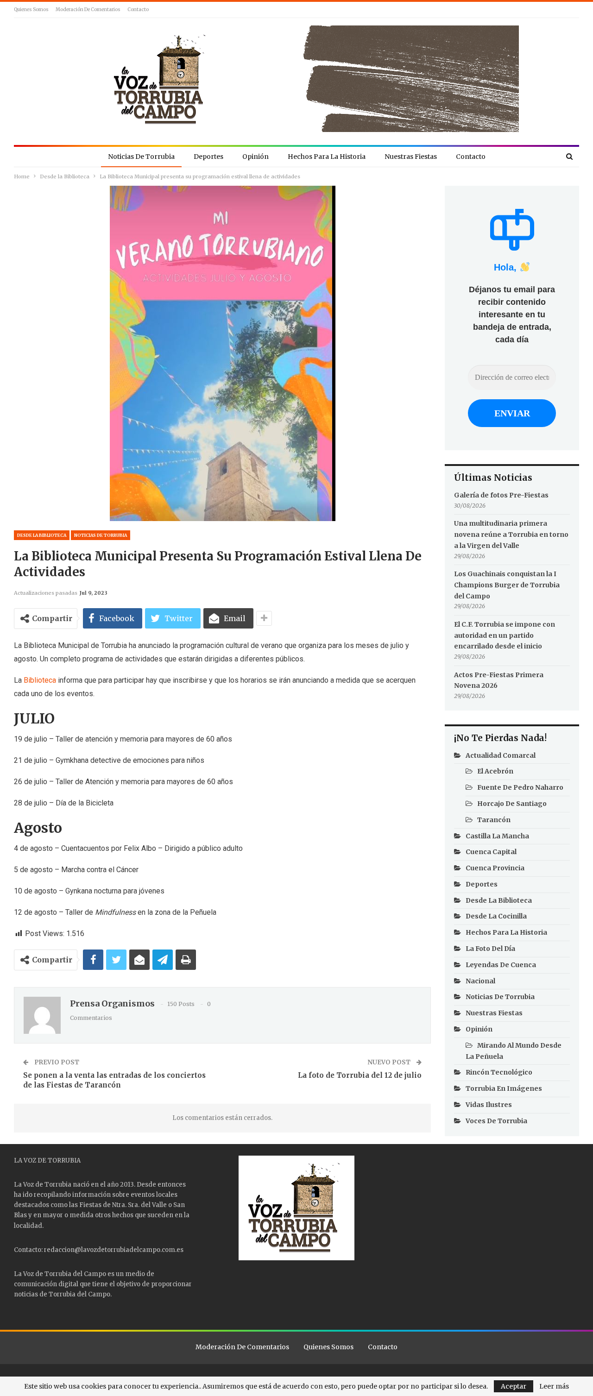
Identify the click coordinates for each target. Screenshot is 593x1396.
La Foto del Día (490, 948)
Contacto (138, 9)
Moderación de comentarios (88, 9)
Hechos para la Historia (327, 156)
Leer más (554, 1386)
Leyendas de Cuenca (501, 965)
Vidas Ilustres (489, 1104)
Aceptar (513, 1386)
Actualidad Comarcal (501, 755)
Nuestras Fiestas (411, 156)
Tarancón (494, 820)
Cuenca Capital (491, 852)
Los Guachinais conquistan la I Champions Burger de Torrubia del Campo (507, 585)
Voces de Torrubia (496, 1121)
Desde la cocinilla (496, 916)
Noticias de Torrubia (141, 156)
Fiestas (90, 1205)
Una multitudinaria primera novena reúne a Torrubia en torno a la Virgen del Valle (511, 534)
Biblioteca (39, 680)
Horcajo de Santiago (512, 803)
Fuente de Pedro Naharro (520, 787)
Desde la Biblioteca (41, 535)
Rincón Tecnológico (499, 1072)
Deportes (208, 156)
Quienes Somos (31, 9)
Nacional (480, 981)
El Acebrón (495, 771)
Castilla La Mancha (497, 836)
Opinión (255, 156)
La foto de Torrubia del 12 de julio (360, 1075)
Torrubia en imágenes (504, 1088)
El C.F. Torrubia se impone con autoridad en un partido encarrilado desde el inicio (504, 635)
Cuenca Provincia (495, 868)
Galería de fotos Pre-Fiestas (501, 495)
